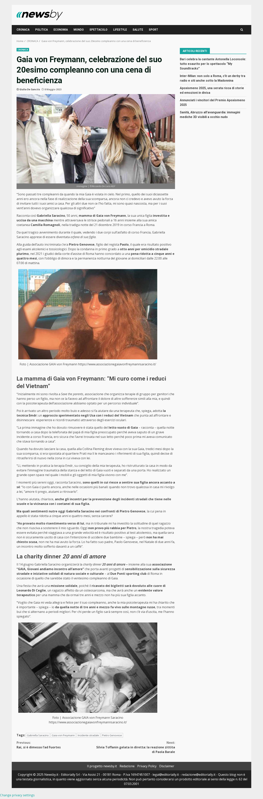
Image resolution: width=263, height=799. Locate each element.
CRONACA (23, 29)
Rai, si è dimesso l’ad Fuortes (39, 744)
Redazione (127, 766)
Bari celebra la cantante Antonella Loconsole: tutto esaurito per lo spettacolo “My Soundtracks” (213, 63)
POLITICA (41, 29)
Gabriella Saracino (38, 735)
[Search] (241, 29)
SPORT (153, 29)
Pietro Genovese (112, 735)
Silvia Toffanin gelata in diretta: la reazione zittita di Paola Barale (135, 747)
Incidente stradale (88, 735)
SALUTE (138, 29)
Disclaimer (166, 766)
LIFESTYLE (120, 29)
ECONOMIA (61, 29)
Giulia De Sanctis (29, 89)
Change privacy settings (17, 795)
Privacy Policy (147, 766)
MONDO (79, 29)
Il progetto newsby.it (102, 766)
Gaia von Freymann (63, 735)
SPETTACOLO (98, 29)
